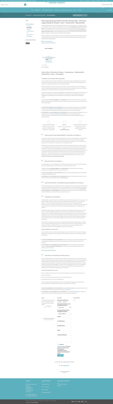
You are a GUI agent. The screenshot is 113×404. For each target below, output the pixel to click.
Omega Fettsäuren (30, 34)
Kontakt (79, 10)
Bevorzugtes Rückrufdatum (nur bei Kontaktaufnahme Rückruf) (63, 304)
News (74, 10)
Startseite (29, 15)
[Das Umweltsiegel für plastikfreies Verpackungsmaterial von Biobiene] (62, 384)
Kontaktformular (87, 0)
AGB (103, 0)
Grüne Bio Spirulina (30, 31)
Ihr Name (59, 316)
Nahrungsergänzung (39, 15)
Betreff (58, 330)
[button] (107, 4)
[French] (92, 4)
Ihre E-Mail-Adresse (61, 321)
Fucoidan (28, 29)
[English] (90, 4)
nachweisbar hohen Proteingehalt (55, 108)
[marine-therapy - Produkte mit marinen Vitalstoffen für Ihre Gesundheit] (56, 4)
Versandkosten (46, 67)
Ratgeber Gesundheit (66, 10)
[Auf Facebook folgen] (74, 300)
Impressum (93, 0)
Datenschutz (99, 0)
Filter (27, 43)
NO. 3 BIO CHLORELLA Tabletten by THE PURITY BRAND (48, 58)
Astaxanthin (29, 25)
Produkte (37, 10)
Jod (27, 32)
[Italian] (94, 4)
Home (32, 10)
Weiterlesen (48, 61)
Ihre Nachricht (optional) (61, 334)
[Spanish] (95, 4)
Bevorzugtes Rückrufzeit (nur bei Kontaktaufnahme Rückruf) (63, 311)
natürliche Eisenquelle (69, 288)
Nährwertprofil (65, 177)
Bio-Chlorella (29, 27)
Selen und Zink (29, 36)
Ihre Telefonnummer (61, 325)
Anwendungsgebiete (47, 10)
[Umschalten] (39, 24)
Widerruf (106, 0)
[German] (93, 4)
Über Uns (81, 0)
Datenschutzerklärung (61, 346)
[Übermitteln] (25, 5)
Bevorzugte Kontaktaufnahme (62, 300)
